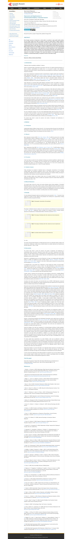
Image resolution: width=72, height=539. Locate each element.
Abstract (54, 11)
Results (10, 48)
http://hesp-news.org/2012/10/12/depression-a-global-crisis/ (45, 529)
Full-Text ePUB (56, 15)
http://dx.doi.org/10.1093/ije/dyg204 (35, 437)
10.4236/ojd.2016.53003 (28, 13)
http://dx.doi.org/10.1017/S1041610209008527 (32, 472)
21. (24, 460)
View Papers (11, 14)
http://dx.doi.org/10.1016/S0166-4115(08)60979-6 (42, 442)
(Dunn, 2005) (47, 80)
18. (24, 445)
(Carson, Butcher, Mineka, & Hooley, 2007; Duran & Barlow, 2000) (49, 75)
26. (24, 482)
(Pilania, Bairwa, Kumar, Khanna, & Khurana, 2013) (33, 85)
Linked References (56, 16)
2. (24, 374)
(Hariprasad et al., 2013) (28, 322)
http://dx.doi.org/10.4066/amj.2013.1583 (31, 462)
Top (9, 39)
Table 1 (52, 131)
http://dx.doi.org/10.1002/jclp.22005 (38, 381)
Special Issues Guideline (13, 36)
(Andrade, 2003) (35, 86)
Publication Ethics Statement (14, 27)
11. (24, 413)
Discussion (11, 50)
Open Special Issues (13, 33)
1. (24, 369)
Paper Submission (12, 21)
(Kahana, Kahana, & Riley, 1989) (50, 313)
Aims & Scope (12, 16)
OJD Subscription (12, 23)
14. (24, 425)
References (11, 54)
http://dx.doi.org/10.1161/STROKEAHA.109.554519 (43, 521)
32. (24, 506)
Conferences (36, 8)
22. (24, 465)
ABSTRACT (11, 41)
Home (12, 8)
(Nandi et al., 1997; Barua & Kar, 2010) (56, 99)
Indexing (11, 13)
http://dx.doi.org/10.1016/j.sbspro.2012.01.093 (44, 480)
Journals (20, 8)
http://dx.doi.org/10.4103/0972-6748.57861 (42, 493)
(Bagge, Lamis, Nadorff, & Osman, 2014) (41, 79)
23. (24, 468)
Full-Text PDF (55, 12)
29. (24, 496)
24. (24, 474)
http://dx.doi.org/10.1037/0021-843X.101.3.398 (37, 514)
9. (24, 404)
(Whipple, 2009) (30, 77)
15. (24, 429)
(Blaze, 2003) (55, 95)
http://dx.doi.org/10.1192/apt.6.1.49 (42, 422)
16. (24, 434)
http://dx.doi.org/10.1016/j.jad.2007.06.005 (31, 509)
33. (24, 512)
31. (24, 504)
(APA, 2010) (46, 94)
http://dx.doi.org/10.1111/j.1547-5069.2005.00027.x (42, 414)
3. (24, 378)
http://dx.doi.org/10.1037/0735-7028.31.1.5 (51, 489)
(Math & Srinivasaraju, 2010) (42, 103)
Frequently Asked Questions (14, 30)
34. (24, 517)
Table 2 (26, 210)
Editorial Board (12, 17)
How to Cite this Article (57, 18)
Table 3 (31, 210)
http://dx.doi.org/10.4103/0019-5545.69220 (49, 446)
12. (24, 417)
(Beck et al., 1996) (47, 138)
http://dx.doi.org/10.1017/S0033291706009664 (36, 452)
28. (24, 492)
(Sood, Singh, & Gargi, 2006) (53, 287)
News (44, 8)
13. (24, 421)
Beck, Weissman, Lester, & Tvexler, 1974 (45, 147)
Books (28, 8)
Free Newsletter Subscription (14, 24)
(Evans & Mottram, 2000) (35, 262)
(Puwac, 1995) (59, 109)
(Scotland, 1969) (57, 148)
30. (24, 500)
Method (10, 45)
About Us (53, 8)
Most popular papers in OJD (14, 26)
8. (24, 400)
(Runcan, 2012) (51, 114)
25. (24, 478)
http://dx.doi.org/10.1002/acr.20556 (42, 497)
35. (24, 524)
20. (24, 454)
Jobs (60, 8)
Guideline (11, 19)
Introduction (11, 43)
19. (24, 449)
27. (24, 488)
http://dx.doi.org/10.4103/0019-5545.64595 (41, 385)
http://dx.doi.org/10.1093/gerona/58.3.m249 (43, 397)
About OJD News (12, 28)
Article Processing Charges (14, 20)
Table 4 (55, 211)
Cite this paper (11, 52)
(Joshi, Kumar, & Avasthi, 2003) (44, 319)
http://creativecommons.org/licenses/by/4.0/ (32, 27)
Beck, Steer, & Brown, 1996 (43, 137)
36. (24, 528)
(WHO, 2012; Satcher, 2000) (44, 278)
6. (24, 392)
